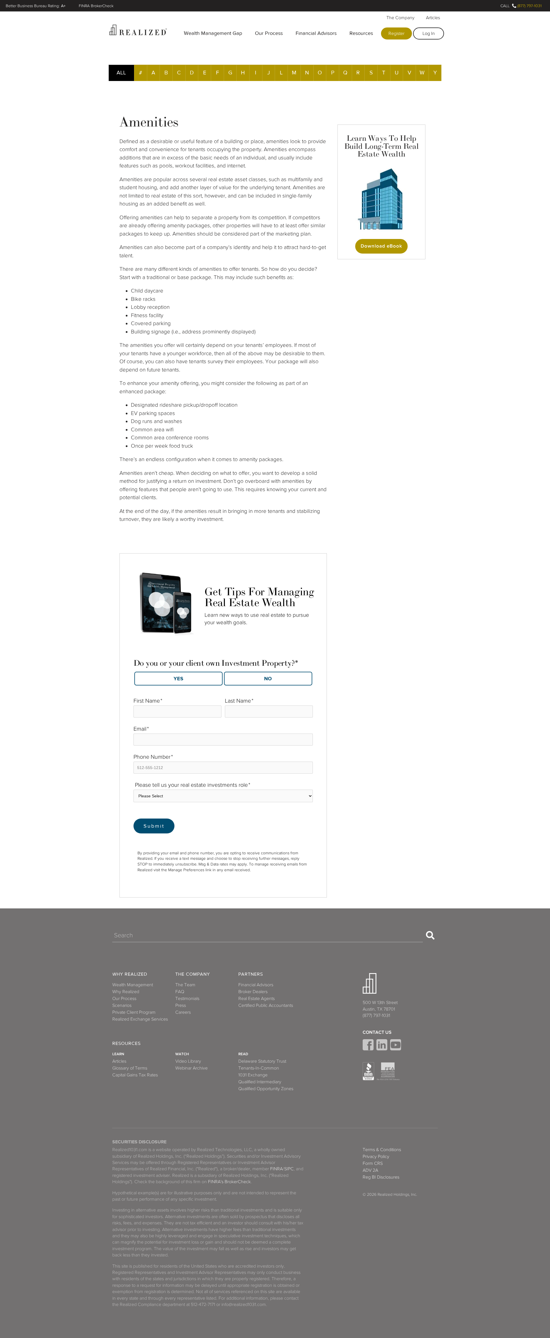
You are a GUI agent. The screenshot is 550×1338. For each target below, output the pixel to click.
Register (396, 33)
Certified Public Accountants (265, 1005)
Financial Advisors (316, 33)
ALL (121, 73)
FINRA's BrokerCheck (229, 1181)
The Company (400, 17)
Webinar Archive (191, 1068)
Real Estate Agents (256, 998)
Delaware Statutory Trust (262, 1061)
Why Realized (129, 974)
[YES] (178, 678)
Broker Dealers (253, 991)
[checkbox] (223, 676)
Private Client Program (134, 1012)
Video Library (188, 1061)
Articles (433, 17)
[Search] (430, 935)
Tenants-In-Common (258, 1068)
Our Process (269, 33)
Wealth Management (132, 984)
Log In (429, 33)
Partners (250, 974)
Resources (361, 33)
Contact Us (377, 1032)
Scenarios (121, 1005)
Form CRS (373, 1163)
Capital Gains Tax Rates (135, 1075)
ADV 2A (370, 1170)
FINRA (276, 1168)
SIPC (289, 1168)
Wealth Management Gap (213, 33)
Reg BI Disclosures (381, 1177)
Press (180, 1005)
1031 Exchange (253, 1075)
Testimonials (187, 998)
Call (505, 5)
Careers (183, 1012)
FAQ (179, 991)
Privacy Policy (376, 1156)
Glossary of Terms (129, 1068)
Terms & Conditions (382, 1149)
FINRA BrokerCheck (96, 5)
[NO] (268, 678)
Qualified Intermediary (259, 1081)
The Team (185, 984)
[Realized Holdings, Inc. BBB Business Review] (368, 1071)
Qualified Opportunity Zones (265, 1088)
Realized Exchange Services (140, 1019)
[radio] (178, 678)
